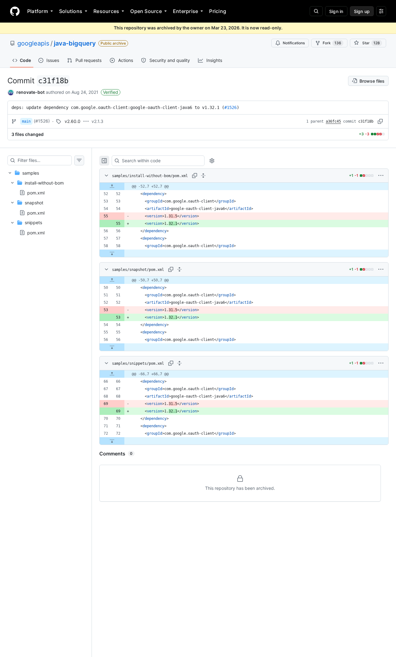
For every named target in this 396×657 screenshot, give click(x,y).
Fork (332, 43)
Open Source (146, 11)
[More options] (381, 176)
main (26, 121)
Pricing (217, 11)
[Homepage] (15, 11)
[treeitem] (45, 202)
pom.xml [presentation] (36, 192)
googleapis (33, 43)
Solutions (70, 11)
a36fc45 (333, 121)
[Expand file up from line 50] (112, 280)
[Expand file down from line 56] (112, 347)
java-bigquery (75, 43)
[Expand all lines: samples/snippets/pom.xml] (179, 363)
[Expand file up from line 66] (112, 374)
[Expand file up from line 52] (112, 186)
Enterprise (185, 11)
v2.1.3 (97, 121)
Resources (106, 11)
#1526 (230, 107)
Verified (110, 92)
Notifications (294, 43)
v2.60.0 (72, 121)
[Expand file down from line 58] (112, 253)
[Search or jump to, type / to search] (316, 11)
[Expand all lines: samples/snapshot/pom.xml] (179, 269)
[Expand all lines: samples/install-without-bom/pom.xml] (203, 175)
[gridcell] (244, 186)
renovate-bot (30, 92)
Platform (37, 11)
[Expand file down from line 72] (112, 441)
